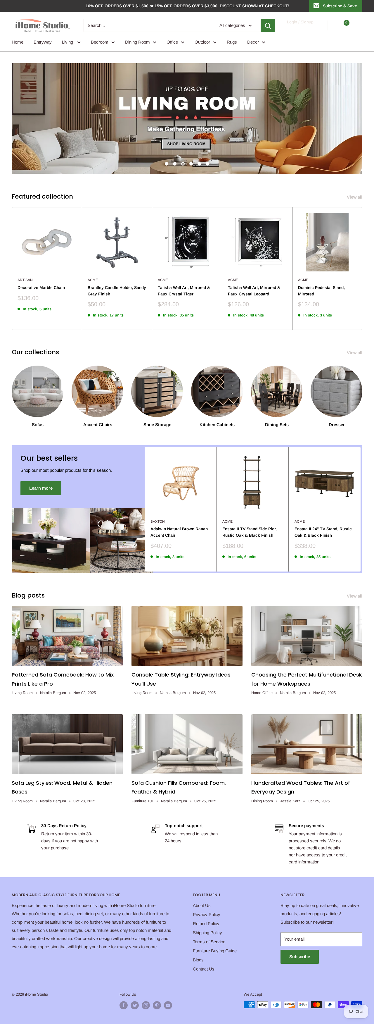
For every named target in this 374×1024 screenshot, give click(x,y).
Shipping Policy (207, 932)
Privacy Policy (206, 914)
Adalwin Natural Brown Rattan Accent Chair (179, 532)
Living (68, 41)
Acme (93, 280)
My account (300, 28)
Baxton (157, 521)
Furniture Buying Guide (215, 950)
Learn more (41, 488)
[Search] (268, 25)
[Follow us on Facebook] (124, 1005)
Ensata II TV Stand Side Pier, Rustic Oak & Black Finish (249, 532)
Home (17, 41)
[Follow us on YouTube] (168, 1005)
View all (355, 197)
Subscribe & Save (340, 6)
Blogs (198, 959)
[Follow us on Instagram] (146, 1005)
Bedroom (99, 41)
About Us (202, 905)
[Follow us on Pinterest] (157, 1005)
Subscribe (299, 956)
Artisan (25, 280)
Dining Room (137, 41)
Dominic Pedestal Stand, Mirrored (321, 290)
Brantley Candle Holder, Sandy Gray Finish (117, 290)
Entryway (43, 41)
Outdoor (202, 41)
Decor (253, 41)
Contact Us (203, 968)
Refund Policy (206, 923)
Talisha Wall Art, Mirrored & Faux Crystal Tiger (184, 290)
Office (172, 41)
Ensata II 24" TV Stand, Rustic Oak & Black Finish (323, 532)
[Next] (362, 268)
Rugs (232, 41)
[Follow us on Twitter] (135, 1005)
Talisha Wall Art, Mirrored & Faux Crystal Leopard (254, 290)
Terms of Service (209, 941)
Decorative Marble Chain (41, 287)
